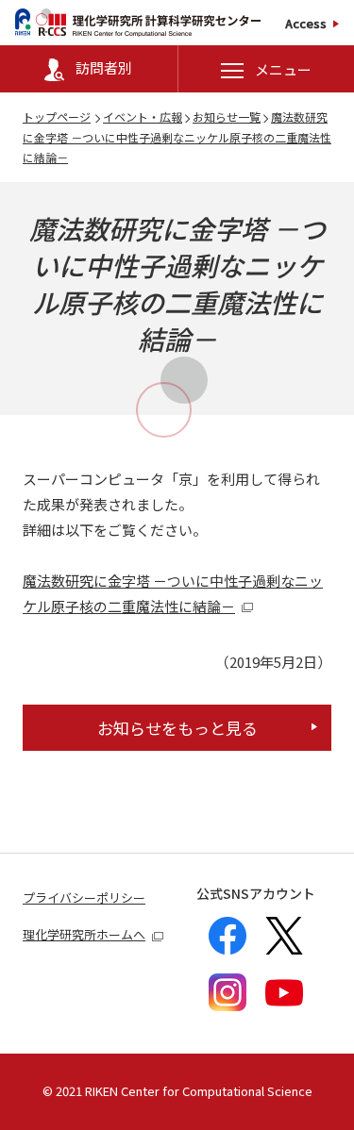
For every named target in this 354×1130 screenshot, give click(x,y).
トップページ (57, 116)
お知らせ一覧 (227, 116)
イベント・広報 (142, 116)
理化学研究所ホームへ (84, 934)
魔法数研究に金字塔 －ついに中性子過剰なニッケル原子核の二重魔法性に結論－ (177, 136)
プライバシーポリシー (84, 897)
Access (306, 23)
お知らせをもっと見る (177, 727)
